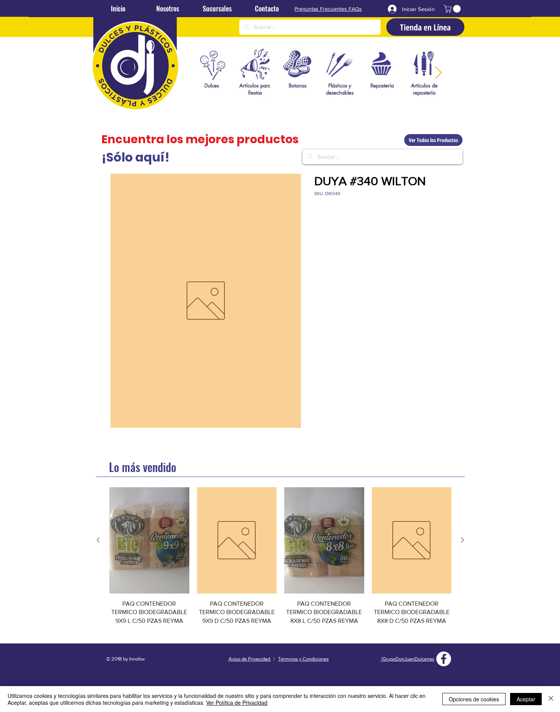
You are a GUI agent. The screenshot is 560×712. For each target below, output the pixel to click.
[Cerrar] (550, 699)
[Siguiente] (462, 539)
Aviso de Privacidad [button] (250, 659)
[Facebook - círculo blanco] (443, 658)
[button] (453, 9)
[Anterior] (98, 539)
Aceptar (526, 699)
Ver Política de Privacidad (236, 702)
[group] (280, 560)
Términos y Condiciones (303, 659)
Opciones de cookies (474, 699)
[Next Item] (438, 73)
